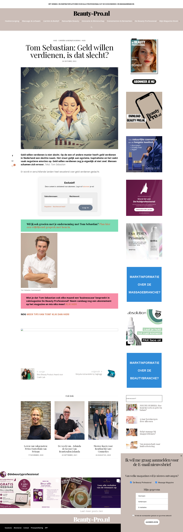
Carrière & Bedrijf (51, 21)
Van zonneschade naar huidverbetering (150, 445)
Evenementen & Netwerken (119, 21)
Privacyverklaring (37, 528)
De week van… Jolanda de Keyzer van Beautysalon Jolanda (69, 449)
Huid (55, 40)
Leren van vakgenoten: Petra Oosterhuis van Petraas (36, 449)
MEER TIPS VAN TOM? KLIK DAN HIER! (48, 314)
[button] (15, 492)
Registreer (48, 207)
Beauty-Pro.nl (91, 13)
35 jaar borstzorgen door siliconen (148, 420)
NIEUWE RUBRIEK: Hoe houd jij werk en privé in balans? (151, 407)
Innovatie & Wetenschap (93, 21)
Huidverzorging (12, 21)
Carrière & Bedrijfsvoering (69, 40)
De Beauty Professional (145, 21)
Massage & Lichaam (31, 21)
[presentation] (26, 424)
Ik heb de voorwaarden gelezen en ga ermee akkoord (153, 515)
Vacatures (8, 528)
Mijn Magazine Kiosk (168, 21)
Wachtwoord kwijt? (59, 207)
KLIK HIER (71, 304)
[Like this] (12, 166)
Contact (26, 528)
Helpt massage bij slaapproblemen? (148, 432)
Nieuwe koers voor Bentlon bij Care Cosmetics (103, 449)
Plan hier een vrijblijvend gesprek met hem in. (68, 225)
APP (46, 528)
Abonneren (18, 528)
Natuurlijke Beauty (70, 21)
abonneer (86, 186)
